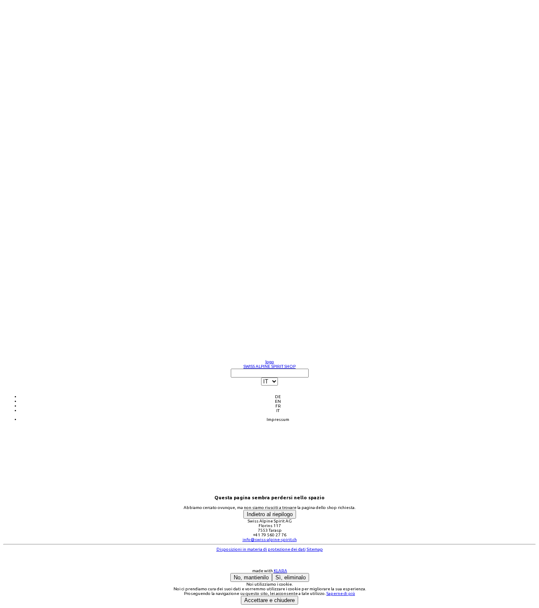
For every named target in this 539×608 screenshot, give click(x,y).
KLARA (280, 570)
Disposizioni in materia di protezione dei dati (261, 549)
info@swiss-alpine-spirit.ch (270, 539)
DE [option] (278, 396)
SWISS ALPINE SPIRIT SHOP (269, 366)
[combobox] (269, 391)
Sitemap (315, 549)
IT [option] (278, 410)
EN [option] (278, 401)
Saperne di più (340, 593)
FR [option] (278, 406)
